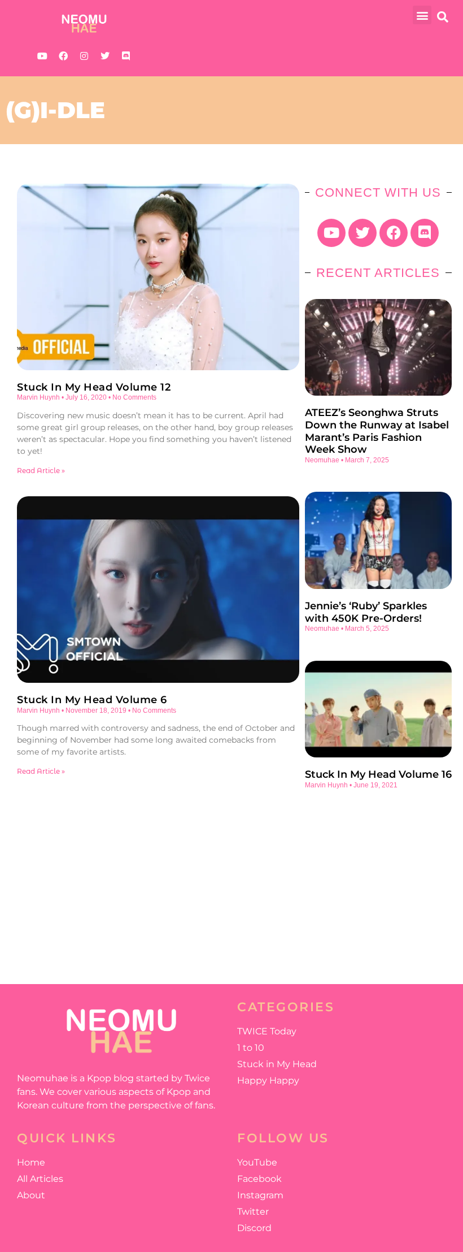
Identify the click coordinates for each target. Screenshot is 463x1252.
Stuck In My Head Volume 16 (378, 774)
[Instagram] (84, 56)
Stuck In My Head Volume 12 (94, 387)
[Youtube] (42, 56)
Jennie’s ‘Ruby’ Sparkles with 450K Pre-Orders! (366, 612)
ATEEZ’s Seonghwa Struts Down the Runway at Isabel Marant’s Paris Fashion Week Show (377, 431)
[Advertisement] (378, 879)
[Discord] (126, 56)
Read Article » (41, 470)
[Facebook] (63, 56)
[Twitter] (105, 56)
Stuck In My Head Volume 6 (92, 700)
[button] (422, 15)
